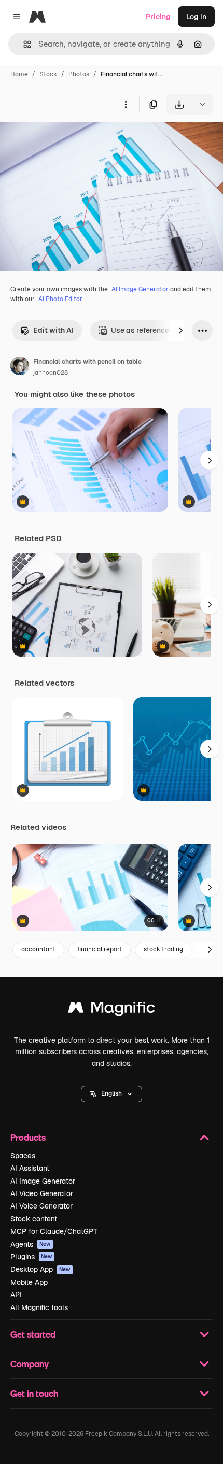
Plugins (31, 1256)
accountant (38, 949)
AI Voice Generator (41, 1206)
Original (66, 139)
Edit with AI (53, 330)
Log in (196, 16)
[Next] (180, 330)
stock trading (163, 949)
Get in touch (34, 1393)
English (111, 1093)
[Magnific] (111, 1010)
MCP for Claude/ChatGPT (53, 1231)
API (16, 1294)
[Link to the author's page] (19, 367)
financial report (99, 949)
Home (19, 74)
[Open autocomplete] (23, 44)
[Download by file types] (202, 104)
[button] (111, 1094)
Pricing (158, 16)
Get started (32, 1334)
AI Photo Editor (60, 299)
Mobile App (29, 1282)
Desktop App (40, 1269)
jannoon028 (50, 372)
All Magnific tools (39, 1307)
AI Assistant (29, 1168)
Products (28, 1137)
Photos (78, 74)
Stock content (33, 1219)
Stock (48, 74)
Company (29, 1363)
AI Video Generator (41, 1193)
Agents (30, 1244)
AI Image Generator (140, 289)
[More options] (125, 104)
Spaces (22, 1155)
